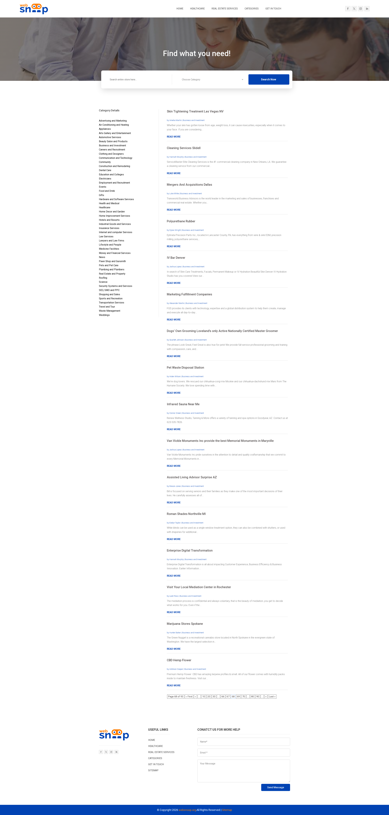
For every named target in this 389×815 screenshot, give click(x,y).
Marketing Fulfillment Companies (189, 294)
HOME (179, 8)
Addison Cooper (176, 669)
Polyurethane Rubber (181, 221)
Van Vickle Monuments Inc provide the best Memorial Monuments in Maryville (220, 441)
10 (203, 696)
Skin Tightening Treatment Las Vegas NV (195, 111)
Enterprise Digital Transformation (190, 550)
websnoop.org (187, 810)
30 (214, 696)
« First (189, 696)
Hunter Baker (175, 632)
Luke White (174, 193)
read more (174, 136)
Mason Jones (175, 486)
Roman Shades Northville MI (186, 514)
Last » (272, 696)
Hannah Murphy (176, 157)
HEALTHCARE (197, 8)
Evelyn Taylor (174, 523)
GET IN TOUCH (273, 8)
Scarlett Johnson (176, 340)
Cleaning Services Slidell (184, 148)
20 (208, 696)
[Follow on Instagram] (360, 8)
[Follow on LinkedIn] (367, 8)
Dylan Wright (175, 230)
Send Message (275, 787)
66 (223, 696)
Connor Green (175, 413)
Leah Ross (173, 596)
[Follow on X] (354, 8)
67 (228, 696)
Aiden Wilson (175, 376)
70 (243, 696)
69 (238, 696)
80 (252, 696)
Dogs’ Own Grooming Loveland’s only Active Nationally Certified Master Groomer (222, 331)
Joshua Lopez (175, 266)
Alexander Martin (176, 303)
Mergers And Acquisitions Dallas (189, 184)
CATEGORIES (252, 8)
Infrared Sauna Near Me (183, 404)
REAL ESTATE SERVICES (225, 8)
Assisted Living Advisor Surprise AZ (192, 477)
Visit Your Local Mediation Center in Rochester (199, 587)
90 (257, 696)
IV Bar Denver (176, 258)
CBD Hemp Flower (179, 660)
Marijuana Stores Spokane (185, 624)
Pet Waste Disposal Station (185, 367)
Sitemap (227, 810)
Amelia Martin (175, 120)
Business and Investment (194, 120)
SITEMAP (153, 770)
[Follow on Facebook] (347, 8)
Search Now (268, 79)
